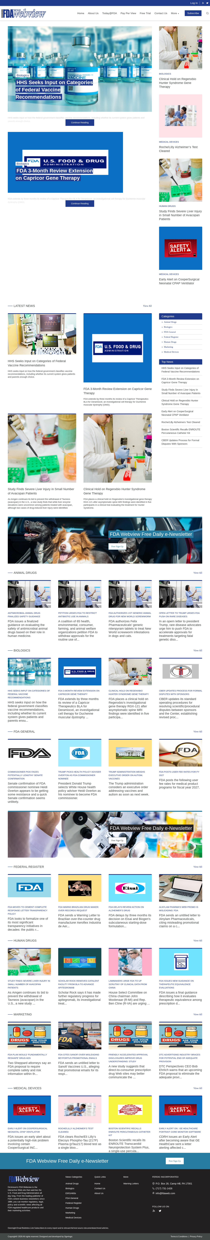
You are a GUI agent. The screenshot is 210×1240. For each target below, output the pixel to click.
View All (147, 305)
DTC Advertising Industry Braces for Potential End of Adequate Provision (179, 1058)
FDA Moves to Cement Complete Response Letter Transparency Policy (27, 910)
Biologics (165, 74)
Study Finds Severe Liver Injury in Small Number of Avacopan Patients (180, 215)
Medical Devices (169, 142)
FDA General (170, 332)
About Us (93, 13)
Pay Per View (128, 13)
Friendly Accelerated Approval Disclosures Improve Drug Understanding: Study (128, 1058)
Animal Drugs (170, 322)
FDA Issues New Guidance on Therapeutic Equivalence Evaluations (176, 984)
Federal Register (171, 337)
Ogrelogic (68, 1237)
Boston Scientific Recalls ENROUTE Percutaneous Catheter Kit (129, 1132)
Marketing (168, 347)
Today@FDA (109, 13)
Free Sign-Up (117, 546)
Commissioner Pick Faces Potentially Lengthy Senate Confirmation (25, 775)
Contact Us (160, 13)
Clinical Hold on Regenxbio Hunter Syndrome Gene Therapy (177, 82)
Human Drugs (167, 206)
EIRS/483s (71, 1193)
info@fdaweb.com (165, 1193)
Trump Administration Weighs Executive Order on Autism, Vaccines (127, 775)
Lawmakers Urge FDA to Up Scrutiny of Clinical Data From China (128, 984)
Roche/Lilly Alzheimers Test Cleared (181, 422)
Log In (194, 3)
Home (80, 13)
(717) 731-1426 (164, 1188)
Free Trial (145, 13)
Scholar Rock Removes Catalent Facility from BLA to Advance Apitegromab (78, 984)
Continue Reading (80, 122)
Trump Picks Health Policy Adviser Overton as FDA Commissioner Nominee (79, 775)
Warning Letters (131, 1183)
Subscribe (193, 13)
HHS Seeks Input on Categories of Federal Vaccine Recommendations (54, 90)
